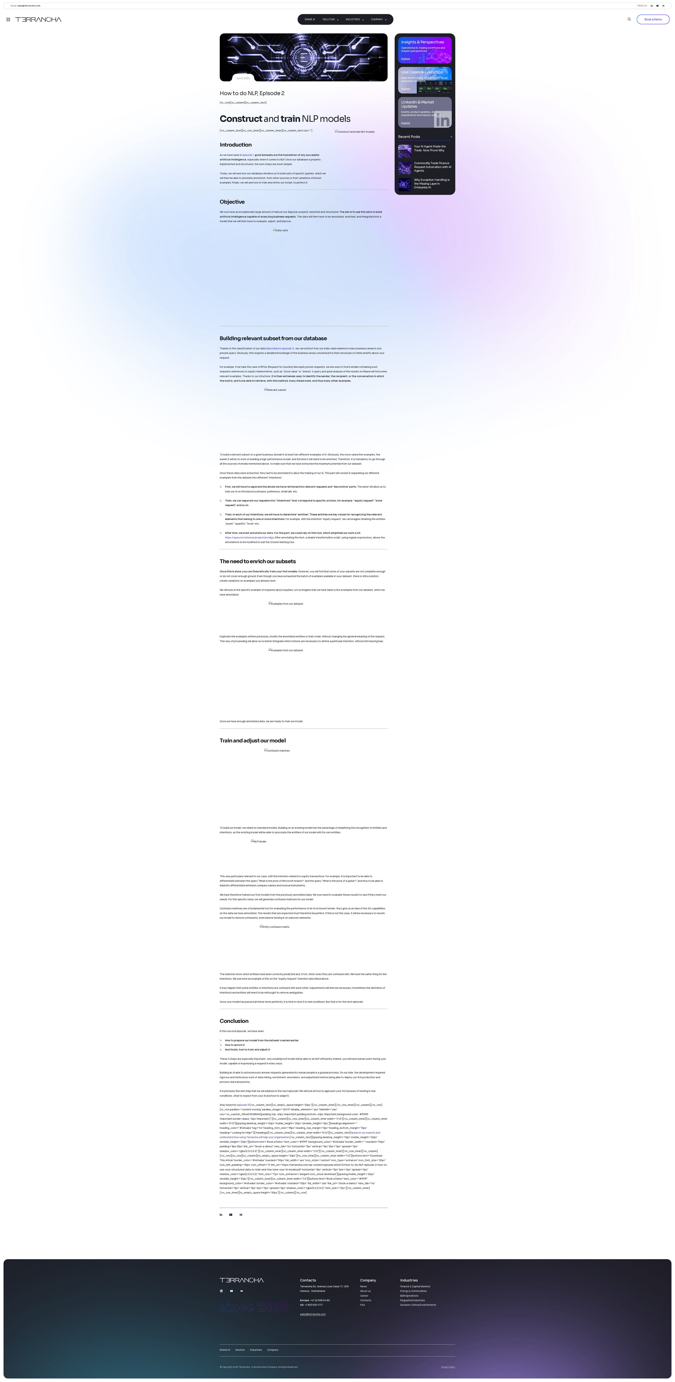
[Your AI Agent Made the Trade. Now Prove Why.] (404, 151)
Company (272, 1349)
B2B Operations (409, 1295)
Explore (405, 58)
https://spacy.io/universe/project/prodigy (249, 537)
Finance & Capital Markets (415, 1286)
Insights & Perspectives (422, 42)
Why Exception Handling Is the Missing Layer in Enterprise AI (431, 183)
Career (364, 1295)
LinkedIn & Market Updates (417, 104)
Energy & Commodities (413, 1291)
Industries (256, 1349)
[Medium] (663, 6)
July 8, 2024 (243, 78)
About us (365, 1291)
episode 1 (247, 155)
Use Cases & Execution (422, 72)
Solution (240, 1349)
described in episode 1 (280, 348)
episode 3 (243, 1104)
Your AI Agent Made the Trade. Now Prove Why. (430, 148)
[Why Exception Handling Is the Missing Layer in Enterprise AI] (404, 184)
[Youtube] (657, 6)
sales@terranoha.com (28, 5)
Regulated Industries (412, 1300)
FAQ (362, 1304)
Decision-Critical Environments (418, 1304)
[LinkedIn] (652, 6)
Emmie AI (225, 1349)
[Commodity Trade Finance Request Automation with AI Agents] (404, 168)
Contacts (365, 1300)
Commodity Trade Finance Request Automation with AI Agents (432, 167)
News (363, 1286)
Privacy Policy (448, 1366)
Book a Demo (653, 19)
